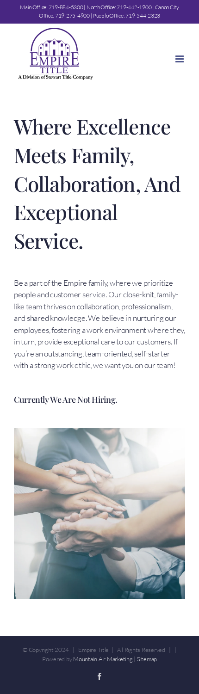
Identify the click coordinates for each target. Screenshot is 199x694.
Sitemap (147, 659)
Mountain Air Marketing (102, 659)
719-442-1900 (134, 7)
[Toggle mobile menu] (180, 59)
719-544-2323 (142, 15)
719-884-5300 (66, 7)
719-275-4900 (72, 15)
